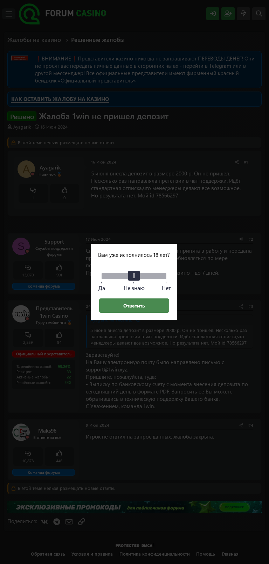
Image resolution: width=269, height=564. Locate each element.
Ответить (134, 305)
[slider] (134, 276)
